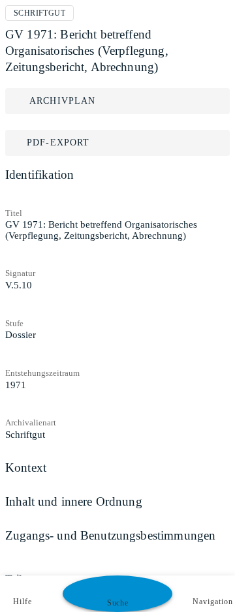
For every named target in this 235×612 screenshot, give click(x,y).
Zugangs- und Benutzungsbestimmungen (110, 535)
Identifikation (39, 174)
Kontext (25, 467)
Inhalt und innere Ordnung (73, 501)
